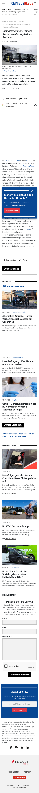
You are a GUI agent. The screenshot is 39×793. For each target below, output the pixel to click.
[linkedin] (28, 747)
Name (4, 627)
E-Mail (4, 618)
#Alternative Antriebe (19, 312)
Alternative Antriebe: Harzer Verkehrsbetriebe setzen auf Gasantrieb (17, 319)
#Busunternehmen (13, 286)
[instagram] (22, 747)
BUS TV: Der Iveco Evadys (15, 526)
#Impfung (15, 400)
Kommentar (6, 636)
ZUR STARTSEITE (11, 269)
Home (4, 21)
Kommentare (11, 98)
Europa (27, 229)
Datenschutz (25, 785)
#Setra (31, 434)
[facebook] (11, 747)
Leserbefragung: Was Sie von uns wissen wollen (17, 363)
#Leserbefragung (17, 357)
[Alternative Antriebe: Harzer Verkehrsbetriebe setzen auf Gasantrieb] (19, 299)
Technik (21, 21)
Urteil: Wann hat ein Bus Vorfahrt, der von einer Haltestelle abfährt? (15, 574)
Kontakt (27, 772)
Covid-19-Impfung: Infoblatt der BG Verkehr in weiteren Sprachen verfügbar (19, 406)
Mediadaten (13, 772)
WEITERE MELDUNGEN (13, 425)
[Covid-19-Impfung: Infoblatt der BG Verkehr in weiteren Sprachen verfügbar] (19, 387)
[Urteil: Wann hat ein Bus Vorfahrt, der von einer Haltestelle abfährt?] (19, 555)
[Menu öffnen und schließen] (4, 3)
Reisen (29, 160)
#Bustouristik (7, 436)
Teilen (25, 98)
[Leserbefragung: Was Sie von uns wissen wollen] (19, 344)
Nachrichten (13, 21)
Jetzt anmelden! (12, 211)
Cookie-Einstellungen (19, 787)
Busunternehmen (13, 160)
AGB (18, 785)
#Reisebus (23, 434)
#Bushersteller (20, 436)
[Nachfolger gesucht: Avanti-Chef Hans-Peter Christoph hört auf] (19, 459)
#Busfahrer (15, 567)
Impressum (10, 785)
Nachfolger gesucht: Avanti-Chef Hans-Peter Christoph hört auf (19, 478)
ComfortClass (28, 166)
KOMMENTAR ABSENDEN (19, 674)
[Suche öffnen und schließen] (34, 3)
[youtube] (16, 747)
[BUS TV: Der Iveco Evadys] (19, 509)
